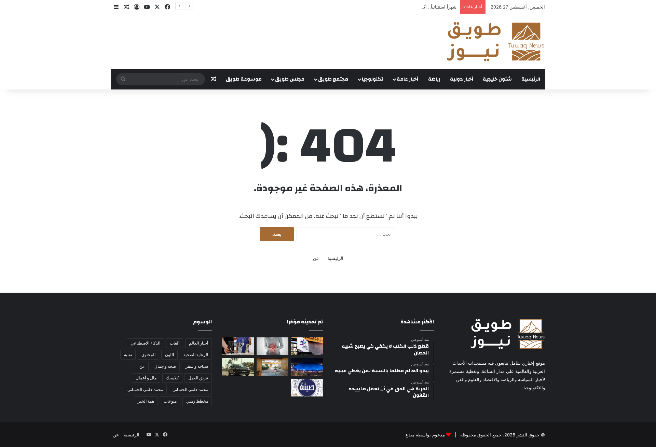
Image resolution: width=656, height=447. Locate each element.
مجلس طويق (289, 79)
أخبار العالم (198, 343)
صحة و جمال (165, 366)
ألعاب (174, 343)
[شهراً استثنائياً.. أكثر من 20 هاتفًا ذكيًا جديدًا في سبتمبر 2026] (238, 346)
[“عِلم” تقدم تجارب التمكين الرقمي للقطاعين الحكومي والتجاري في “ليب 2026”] (307, 346)
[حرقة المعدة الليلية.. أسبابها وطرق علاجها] (272, 346)
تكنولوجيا (372, 79)
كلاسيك (172, 377)
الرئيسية (530, 79)
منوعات (170, 401)
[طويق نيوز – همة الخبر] (495, 41)
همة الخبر (146, 401)
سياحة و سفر (197, 366)
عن (316, 258)
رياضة (434, 79)
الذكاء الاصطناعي (145, 343)
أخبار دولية (461, 79)
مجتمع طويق (333, 79)
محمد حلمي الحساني (145, 389)
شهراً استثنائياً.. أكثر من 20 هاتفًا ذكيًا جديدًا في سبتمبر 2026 (399, 7)
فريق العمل (198, 377)
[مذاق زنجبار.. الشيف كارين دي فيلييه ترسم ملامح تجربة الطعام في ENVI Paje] (272, 367)
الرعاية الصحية (195, 354)
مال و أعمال (146, 377)
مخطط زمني (197, 401)
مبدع (410, 434)
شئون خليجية (497, 79)
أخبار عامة (407, 79)
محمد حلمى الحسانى (190, 389)
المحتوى (148, 354)
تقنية (128, 354)
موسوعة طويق (244, 79)
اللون (169, 354)
